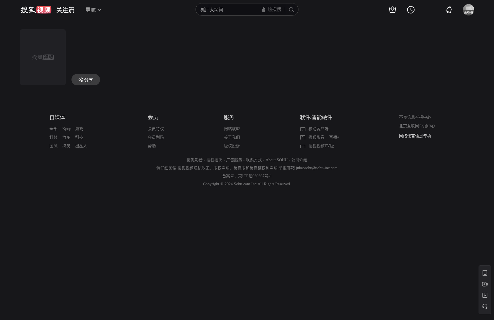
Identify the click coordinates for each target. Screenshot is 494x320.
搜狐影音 (316, 137)
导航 (90, 10)
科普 (53, 137)
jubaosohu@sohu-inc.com (317, 168)
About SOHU (277, 160)
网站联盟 (232, 129)
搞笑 (66, 146)
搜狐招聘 (214, 160)
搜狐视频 (36, 10)
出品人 (81, 146)
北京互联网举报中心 (417, 126)
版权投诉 (232, 146)
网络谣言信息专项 (415, 136)
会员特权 (156, 129)
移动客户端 (318, 129)
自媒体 (57, 117)
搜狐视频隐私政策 (194, 168)
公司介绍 (299, 160)
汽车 (66, 137)
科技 (79, 137)
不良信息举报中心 (415, 117)
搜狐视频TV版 (321, 146)
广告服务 (234, 160)
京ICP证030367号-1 (255, 176)
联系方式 (254, 160)
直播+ (334, 137)
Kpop (66, 129)
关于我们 (232, 137)
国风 (53, 146)
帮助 (152, 146)
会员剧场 (156, 137)
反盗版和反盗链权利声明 (256, 168)
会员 (153, 117)
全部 (53, 129)
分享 (88, 80)
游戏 (79, 129)
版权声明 (222, 168)
